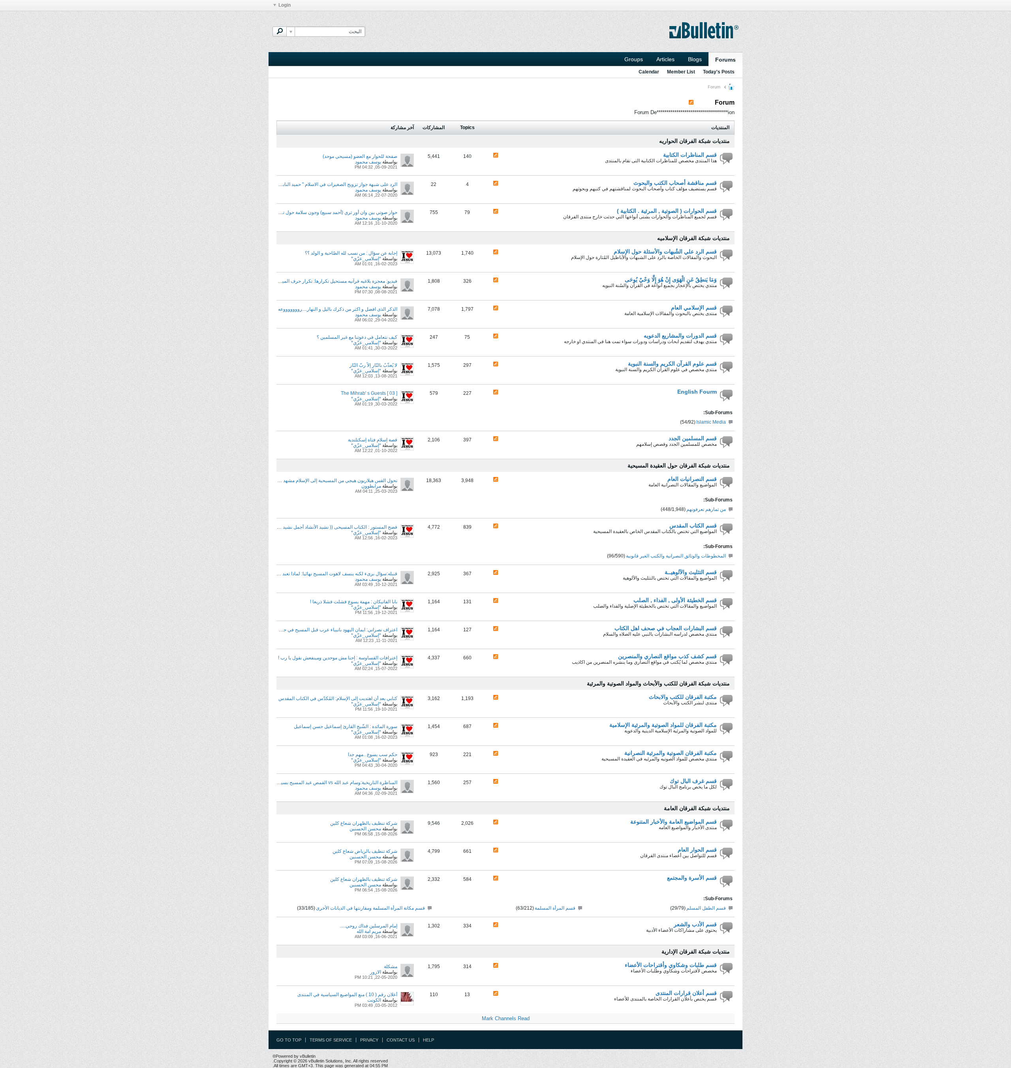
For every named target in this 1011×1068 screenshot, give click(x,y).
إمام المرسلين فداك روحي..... (368, 926)
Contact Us (401, 1040)
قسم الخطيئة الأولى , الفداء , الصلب (675, 600)
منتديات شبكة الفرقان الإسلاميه (693, 238)
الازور (375, 972)
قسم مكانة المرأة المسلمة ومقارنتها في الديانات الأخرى (370, 908)
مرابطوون (371, 486)
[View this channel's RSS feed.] (691, 102)
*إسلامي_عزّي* (366, 258)
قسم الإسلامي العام (694, 307)
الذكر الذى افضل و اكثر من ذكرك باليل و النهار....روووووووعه (337, 309)
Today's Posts (719, 72)
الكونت (374, 1000)
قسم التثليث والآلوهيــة (691, 572)
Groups (633, 59)
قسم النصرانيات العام (692, 479)
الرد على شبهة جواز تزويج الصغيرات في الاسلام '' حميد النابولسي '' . (331, 184)
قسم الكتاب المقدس (693, 525)
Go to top (288, 1040)
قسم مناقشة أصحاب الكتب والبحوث (675, 183)
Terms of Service (331, 1040)
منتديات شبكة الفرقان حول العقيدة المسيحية (679, 465)
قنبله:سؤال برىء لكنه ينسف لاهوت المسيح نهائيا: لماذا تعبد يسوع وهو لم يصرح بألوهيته (312, 573)
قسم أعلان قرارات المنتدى (686, 993)
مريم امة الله (369, 931)
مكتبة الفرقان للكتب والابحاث (683, 697)
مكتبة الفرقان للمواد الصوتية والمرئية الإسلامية (663, 725)
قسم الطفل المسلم (706, 908)
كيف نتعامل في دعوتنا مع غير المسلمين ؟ (357, 337)
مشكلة (390, 966)
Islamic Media (711, 422)
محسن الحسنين (365, 829)
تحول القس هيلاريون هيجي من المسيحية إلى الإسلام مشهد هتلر (335, 480)
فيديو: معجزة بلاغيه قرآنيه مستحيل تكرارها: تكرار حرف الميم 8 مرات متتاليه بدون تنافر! (312, 281)
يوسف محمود (368, 162)
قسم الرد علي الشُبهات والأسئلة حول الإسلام (665, 251)
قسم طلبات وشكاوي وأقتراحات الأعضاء (671, 965)
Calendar (649, 72)
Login (284, 5)
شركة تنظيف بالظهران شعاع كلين (363, 823)
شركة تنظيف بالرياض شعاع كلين (365, 851)
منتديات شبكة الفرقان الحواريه (694, 141)
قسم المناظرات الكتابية (690, 155)
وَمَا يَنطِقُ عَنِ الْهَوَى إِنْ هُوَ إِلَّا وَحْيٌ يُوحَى (671, 279)
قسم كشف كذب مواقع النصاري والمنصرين (667, 656)
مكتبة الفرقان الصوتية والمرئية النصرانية (670, 753)
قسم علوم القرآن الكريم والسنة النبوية (672, 363)
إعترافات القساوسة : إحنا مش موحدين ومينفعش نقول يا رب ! (337, 658)
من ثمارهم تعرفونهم (706, 509)
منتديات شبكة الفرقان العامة (697, 808)
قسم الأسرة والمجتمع (692, 878)
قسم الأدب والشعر (695, 924)
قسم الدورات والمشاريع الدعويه (680, 335)
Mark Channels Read (506, 1018)
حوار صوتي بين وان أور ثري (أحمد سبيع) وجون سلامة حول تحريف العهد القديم (322, 212)
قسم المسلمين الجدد (693, 438)
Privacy (369, 1040)
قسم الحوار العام (697, 850)
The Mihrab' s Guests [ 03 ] (369, 393)
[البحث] (279, 31)
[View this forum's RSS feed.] (495, 156)
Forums (725, 59)
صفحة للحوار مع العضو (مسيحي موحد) (360, 156)
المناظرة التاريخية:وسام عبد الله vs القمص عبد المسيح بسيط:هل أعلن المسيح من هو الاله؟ (308, 782)
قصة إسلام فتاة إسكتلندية (372, 440)
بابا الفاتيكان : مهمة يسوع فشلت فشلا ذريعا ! (353, 601)
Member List (681, 72)
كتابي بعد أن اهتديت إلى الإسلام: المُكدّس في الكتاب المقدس (337, 698)
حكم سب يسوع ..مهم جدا (372, 754)
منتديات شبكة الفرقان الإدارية (695, 951)
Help (428, 1040)
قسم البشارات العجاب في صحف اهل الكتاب (665, 628)
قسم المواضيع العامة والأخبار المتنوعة (673, 821)
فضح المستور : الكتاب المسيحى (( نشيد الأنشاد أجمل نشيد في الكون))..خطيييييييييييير (313, 527)
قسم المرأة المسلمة (555, 908)
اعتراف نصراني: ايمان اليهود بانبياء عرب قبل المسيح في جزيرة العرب (329, 630)
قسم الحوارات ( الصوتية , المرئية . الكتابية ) (667, 211)
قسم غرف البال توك (693, 781)
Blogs (695, 59)
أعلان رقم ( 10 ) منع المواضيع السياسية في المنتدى (347, 994)
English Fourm (697, 392)
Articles (665, 59)
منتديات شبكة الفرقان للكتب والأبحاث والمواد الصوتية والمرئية (658, 683)
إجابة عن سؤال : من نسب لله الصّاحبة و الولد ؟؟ (351, 253)
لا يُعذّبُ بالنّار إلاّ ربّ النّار (373, 365)
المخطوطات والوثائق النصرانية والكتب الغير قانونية (676, 556)
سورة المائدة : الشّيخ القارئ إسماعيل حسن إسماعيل (345, 726)
